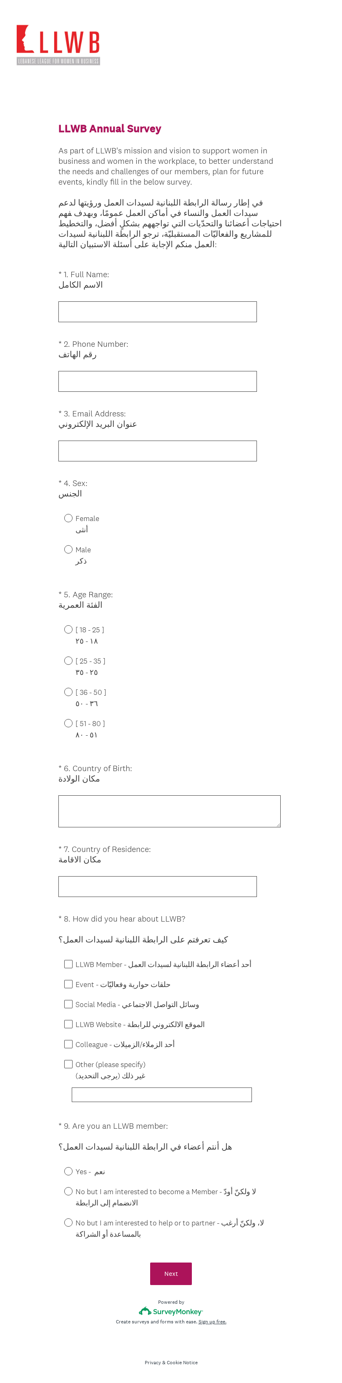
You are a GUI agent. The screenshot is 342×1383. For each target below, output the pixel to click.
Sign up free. (212, 1321)
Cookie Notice (182, 1362)
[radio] (62, 518)
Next (171, 1274)
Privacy (153, 1362)
